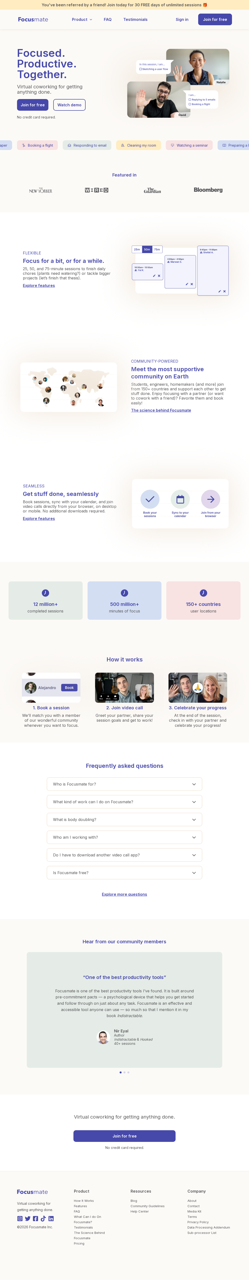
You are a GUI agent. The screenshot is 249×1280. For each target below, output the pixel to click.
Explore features (39, 285)
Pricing (79, 1243)
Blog (134, 1201)
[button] (89, 19)
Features (80, 1206)
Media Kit (194, 1211)
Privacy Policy (198, 1222)
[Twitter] (28, 1218)
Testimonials (83, 1227)
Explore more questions (124, 894)
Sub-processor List (201, 1233)
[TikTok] (43, 1218)
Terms (192, 1217)
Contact (193, 1206)
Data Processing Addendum (208, 1227)
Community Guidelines (148, 1206)
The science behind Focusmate (161, 410)
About (191, 1201)
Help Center (140, 1211)
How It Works (84, 1201)
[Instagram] (20, 1218)
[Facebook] (35, 1218)
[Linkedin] (51, 1218)
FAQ (77, 1211)
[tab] (124, 784)
